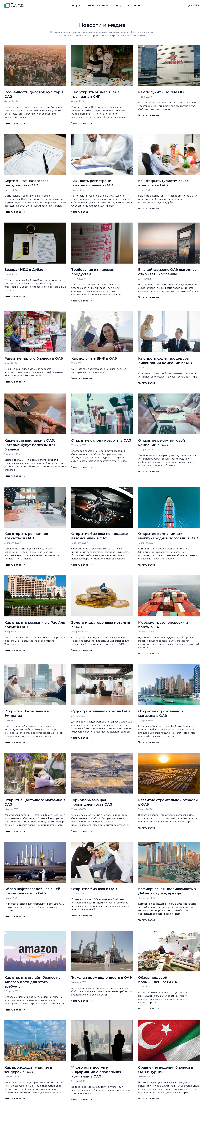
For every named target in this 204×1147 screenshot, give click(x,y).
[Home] (14, 5)
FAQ (118, 5)
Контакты (134, 5)
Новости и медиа (97, 5)
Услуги (76, 5)
